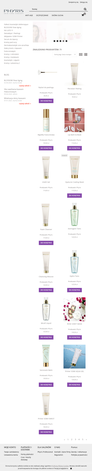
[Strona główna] (14, 13)
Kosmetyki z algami (11, 60)
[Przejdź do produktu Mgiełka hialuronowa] (46, 120)
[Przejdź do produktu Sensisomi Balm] (46, 356)
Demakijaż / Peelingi (12, 33)
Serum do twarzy (11, 39)
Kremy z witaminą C (12, 63)
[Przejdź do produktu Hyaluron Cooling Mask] (74, 167)
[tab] (54, 41)
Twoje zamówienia (11, 452)
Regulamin (58, 455)
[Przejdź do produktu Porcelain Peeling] (74, 74)
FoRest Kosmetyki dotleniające (16, 24)
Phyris (50, 93)
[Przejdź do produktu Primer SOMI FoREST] (46, 404)
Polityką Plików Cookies (60, 466)
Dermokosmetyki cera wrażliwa (16, 45)
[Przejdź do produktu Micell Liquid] (46, 308)
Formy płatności (27, 454)
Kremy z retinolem (11, 54)
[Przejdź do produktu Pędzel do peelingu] (46, 73)
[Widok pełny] (85, 54)
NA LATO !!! (8, 30)
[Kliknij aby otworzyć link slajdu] (58, 32)
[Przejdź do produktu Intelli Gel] (46, 167)
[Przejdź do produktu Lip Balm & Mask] (74, 120)
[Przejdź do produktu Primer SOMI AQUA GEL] (74, 357)
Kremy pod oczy (10, 42)
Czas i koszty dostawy (26, 458)
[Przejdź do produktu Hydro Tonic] (74, 261)
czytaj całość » (25, 86)
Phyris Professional (45, 452)
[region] (60, 32)
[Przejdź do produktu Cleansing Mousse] (46, 262)
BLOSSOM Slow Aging (12, 27)
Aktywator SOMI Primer (13, 36)
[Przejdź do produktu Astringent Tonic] (74, 214)
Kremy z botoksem (11, 57)
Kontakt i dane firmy (62, 452)
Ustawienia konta (11, 455)
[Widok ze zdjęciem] (80, 54)
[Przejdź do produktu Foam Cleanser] (46, 215)
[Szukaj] (85, 9)
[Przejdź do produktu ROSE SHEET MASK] (74, 309)
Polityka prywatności (79, 455)
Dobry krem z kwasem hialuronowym (13, 49)
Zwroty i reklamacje (79, 452)
